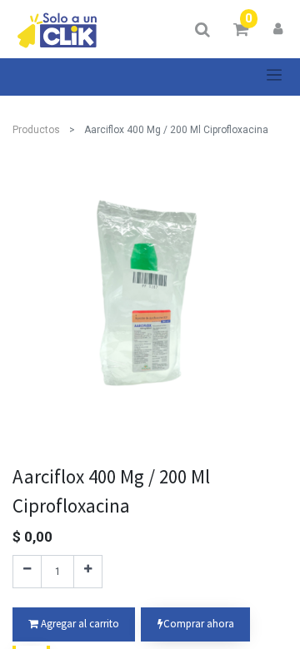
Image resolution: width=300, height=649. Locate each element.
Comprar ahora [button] (198, 624)
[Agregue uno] (87, 571)
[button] (73, 624)
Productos (36, 130)
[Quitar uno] (27, 571)
